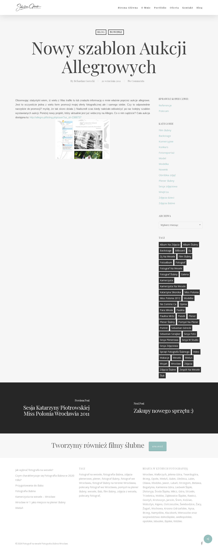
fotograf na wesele (171, 268)
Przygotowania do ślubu (29, 485)
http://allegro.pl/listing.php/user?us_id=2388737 (55, 117)
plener (192, 316)
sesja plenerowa (169, 339)
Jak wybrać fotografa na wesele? (34, 470)
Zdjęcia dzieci (166, 197)
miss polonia (191, 292)
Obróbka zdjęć (167, 175)
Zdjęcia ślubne (167, 203)
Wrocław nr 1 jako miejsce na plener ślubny (40, 502)
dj (189, 250)
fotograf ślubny (168, 274)
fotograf (180, 262)
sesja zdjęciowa (169, 345)
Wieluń (188, 357)
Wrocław (176, 363)
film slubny (185, 256)
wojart (163, 363)
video (196, 351)
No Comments (136, 81)
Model (162, 158)
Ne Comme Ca (168, 304)
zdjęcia (188, 363)
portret (164, 328)
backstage (166, 250)
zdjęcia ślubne (168, 369)
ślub (162, 375)
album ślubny (190, 244)
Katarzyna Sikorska (170, 292)
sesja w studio (190, 339)
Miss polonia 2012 (170, 298)
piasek (181, 316)
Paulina (180, 310)
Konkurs (163, 147)
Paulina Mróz (167, 316)
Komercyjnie (166, 141)
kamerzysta (166, 280)
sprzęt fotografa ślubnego (175, 351)
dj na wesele (167, 256)
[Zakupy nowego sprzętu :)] (163, 407)
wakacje (164, 357)
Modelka (164, 164)
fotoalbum (166, 262)
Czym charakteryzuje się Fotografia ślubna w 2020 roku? (44, 477)
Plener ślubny (166, 180)
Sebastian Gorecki (84, 81)
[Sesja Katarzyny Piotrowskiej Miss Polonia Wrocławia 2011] (54, 407)
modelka (188, 298)
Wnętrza (164, 192)
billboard (180, 250)
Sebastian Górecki (181, 328)
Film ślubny (165, 130)
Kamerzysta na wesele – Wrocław (35, 496)
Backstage (165, 135)
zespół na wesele (190, 369)
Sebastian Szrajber (170, 333)
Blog (101, 32)
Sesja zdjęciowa (168, 186)
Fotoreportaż (166, 152)
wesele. (177, 357)
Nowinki (116, 32)
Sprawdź (157, 446)
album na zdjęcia (170, 244)
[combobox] (181, 225)
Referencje (165, 105)
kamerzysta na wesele (173, 286)
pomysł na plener (188, 322)
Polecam (164, 111)
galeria (185, 274)
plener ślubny (167, 322)
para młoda (166, 310)
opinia (183, 304)
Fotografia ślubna (25, 491)
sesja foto (190, 333)
